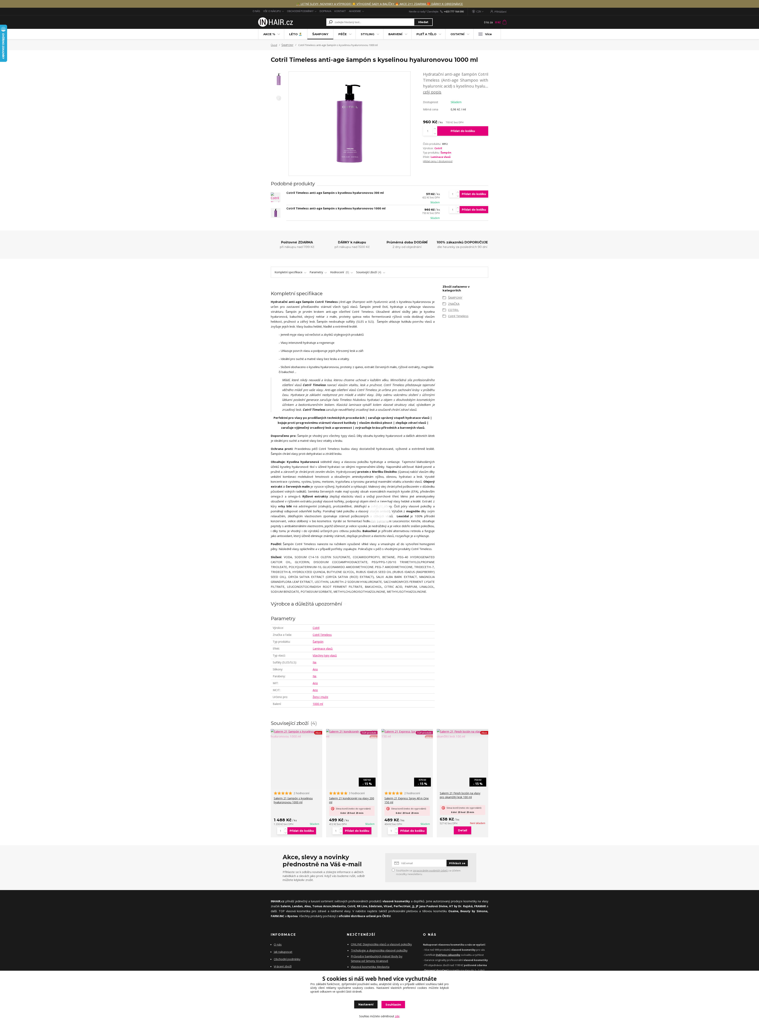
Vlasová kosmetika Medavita (370, 967)
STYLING (367, 34)
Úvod (274, 45)
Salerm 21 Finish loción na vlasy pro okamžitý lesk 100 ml (460, 795)
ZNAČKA (453, 304)
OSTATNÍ (457, 34)
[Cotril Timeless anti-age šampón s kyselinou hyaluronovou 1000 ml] (275, 213)
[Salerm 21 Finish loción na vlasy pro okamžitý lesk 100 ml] (462, 734)
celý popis (432, 92)
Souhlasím (393, 1004)
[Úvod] (275, 22)
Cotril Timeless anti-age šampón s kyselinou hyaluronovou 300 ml (335, 193)
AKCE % (269, 34)
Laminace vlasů (441, 157)
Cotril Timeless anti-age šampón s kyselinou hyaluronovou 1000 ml (335, 208)
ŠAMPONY (320, 34)
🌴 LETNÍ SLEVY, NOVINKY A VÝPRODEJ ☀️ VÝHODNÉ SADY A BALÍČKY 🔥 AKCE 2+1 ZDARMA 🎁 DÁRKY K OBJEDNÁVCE (379, 4)
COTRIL (453, 310)
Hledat (423, 22)
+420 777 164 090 (454, 11)
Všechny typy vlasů (325, 655)
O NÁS (256, 11)
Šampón (446, 152)
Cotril (438, 148)
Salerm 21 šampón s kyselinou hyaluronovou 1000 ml (293, 800)
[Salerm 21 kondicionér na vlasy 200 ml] (352, 734)
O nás (278, 944)
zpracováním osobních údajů (430, 870)
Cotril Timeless (322, 635)
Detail (462, 830)
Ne (314, 662)
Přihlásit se (457, 863)
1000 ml (318, 704)
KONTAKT (340, 11)
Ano (315, 669)
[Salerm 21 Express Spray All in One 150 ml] (407, 734)
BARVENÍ (395, 34)
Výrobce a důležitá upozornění (306, 604)
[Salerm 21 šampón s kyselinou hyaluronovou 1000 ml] (296, 734)
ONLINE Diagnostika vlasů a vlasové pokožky (381, 944)
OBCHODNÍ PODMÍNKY (300, 11)
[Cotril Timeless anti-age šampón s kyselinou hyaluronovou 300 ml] (275, 197)
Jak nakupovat (283, 952)
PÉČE (342, 34)
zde (397, 1016)
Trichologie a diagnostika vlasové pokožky (379, 950)
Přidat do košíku (463, 131)
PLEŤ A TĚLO (426, 34)
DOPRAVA (325, 11)
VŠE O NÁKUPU (272, 11)
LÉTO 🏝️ (295, 34)
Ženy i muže (320, 697)
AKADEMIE (355, 11)
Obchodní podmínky (287, 959)
